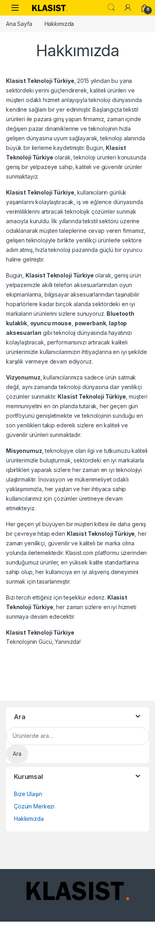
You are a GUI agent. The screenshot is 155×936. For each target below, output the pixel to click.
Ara (111, 7)
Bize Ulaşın (28, 793)
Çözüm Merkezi (34, 806)
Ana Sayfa (19, 23)
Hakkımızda (29, 818)
